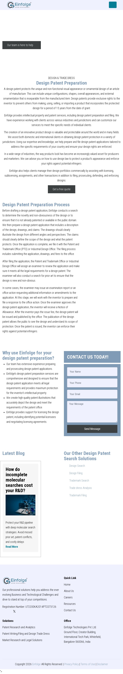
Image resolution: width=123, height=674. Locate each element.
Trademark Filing (78, 495)
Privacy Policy (71, 664)
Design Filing (75, 473)
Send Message (92, 428)
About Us (69, 591)
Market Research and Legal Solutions (22, 640)
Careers (68, 597)
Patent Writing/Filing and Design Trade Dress (26, 633)
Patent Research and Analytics (18, 627)
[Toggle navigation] (113, 5)
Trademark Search (79, 480)
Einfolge (36, 664)
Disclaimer (102, 664)
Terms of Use (88, 664)
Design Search (77, 465)
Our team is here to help (20, 45)
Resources (70, 603)
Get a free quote (61, 189)
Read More (12, 546)
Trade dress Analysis (80, 488)
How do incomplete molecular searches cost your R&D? (19, 479)
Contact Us (70, 610)
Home (67, 584)
